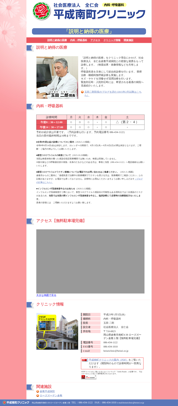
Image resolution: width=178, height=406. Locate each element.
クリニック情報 (112, 40)
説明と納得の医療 (57, 40)
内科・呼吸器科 (78, 40)
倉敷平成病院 (47, 391)
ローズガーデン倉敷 (51, 395)
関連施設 (129, 40)
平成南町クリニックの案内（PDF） (108, 359)
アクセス (95, 40)
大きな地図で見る (46, 295)
